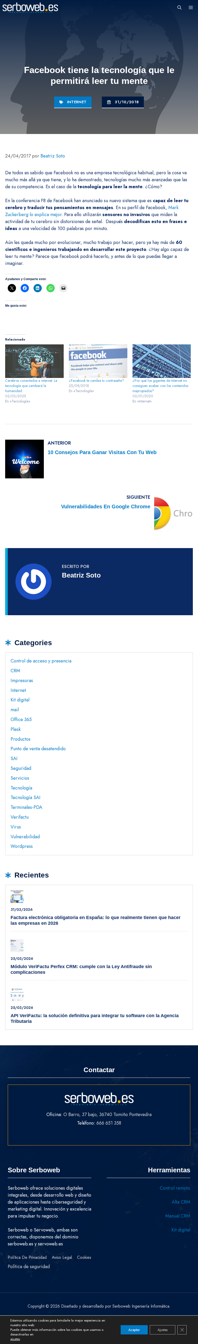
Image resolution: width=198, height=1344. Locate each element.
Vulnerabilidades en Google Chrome (105, 506)
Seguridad (21, 768)
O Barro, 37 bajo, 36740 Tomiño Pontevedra (107, 1114)
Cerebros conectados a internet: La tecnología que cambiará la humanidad (31, 385)
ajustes (15, 1339)
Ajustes (163, 1329)
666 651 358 (108, 1123)
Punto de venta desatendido (38, 748)
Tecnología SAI (25, 797)
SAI (14, 758)
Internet (76, 102)
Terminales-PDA (26, 807)
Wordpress (22, 846)
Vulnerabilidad (25, 836)
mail (15, 709)
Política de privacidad (27, 1257)
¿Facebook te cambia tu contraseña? (96, 380)
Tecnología (21, 788)
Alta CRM (181, 1202)
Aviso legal (62, 1257)
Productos (20, 739)
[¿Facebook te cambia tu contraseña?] (98, 361)
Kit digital (20, 700)
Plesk (16, 729)
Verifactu (20, 817)
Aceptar (134, 1329)
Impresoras (22, 680)
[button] (179, 7)
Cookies (84, 1257)
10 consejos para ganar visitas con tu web (102, 452)
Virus (16, 827)
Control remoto (175, 1188)
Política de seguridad (29, 1266)
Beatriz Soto (81, 575)
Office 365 (21, 719)
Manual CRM (177, 1216)
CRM (15, 670)
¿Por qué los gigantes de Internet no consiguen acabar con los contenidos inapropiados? (160, 385)
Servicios (20, 778)
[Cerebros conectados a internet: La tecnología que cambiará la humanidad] (34, 361)
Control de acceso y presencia (41, 661)
